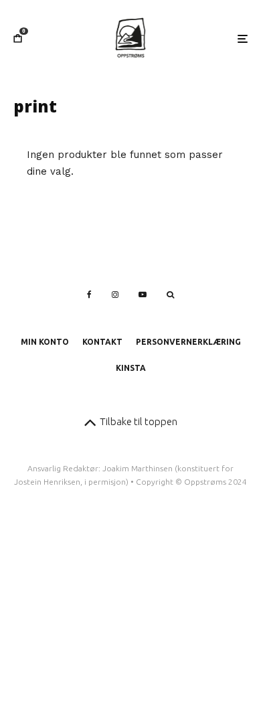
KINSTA (131, 368)
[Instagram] (115, 295)
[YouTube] (142, 295)
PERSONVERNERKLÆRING (188, 341)
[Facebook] (89, 295)
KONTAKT (102, 341)
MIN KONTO (45, 341)
